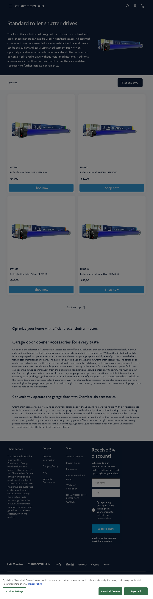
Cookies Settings (14, 591)
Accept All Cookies (110, 591)
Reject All (136, 591)
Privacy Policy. (35, 583)
